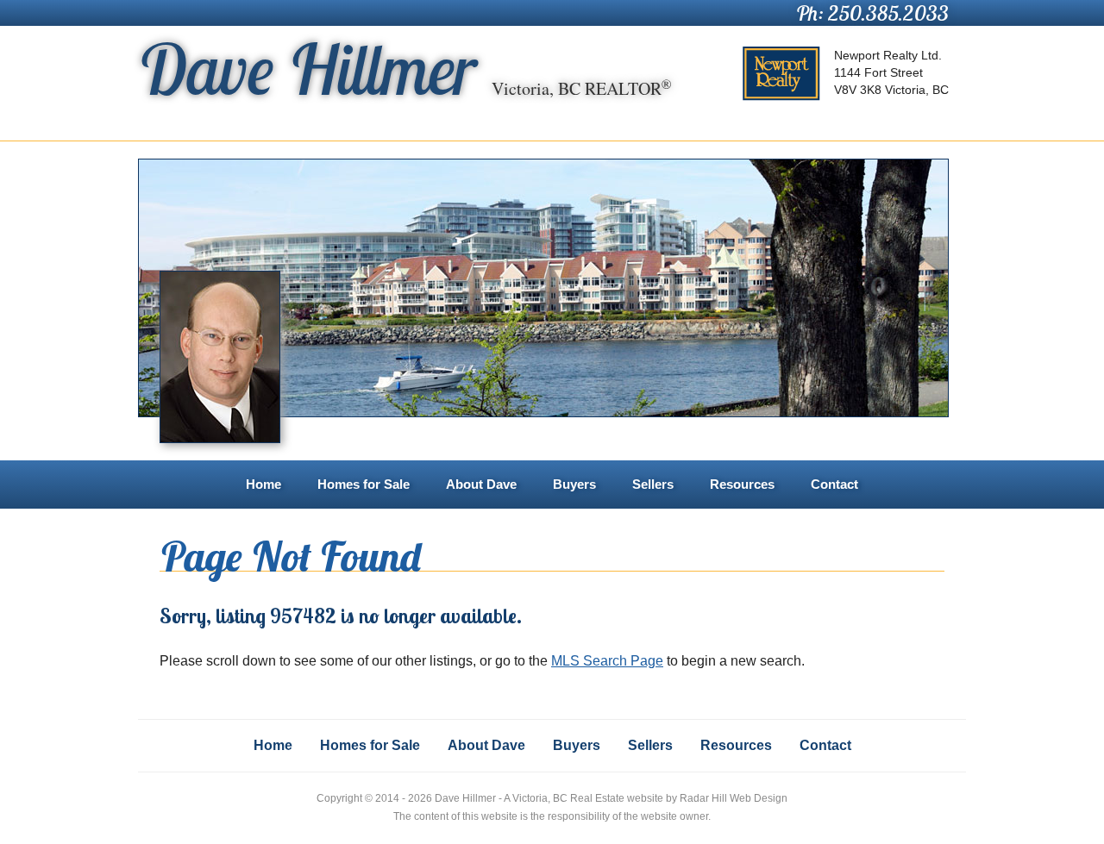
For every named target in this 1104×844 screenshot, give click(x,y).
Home (263, 484)
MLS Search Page (607, 660)
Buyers (574, 484)
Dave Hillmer (404, 69)
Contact (834, 484)
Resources (742, 484)
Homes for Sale (363, 484)
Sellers (653, 484)
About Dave (481, 484)
